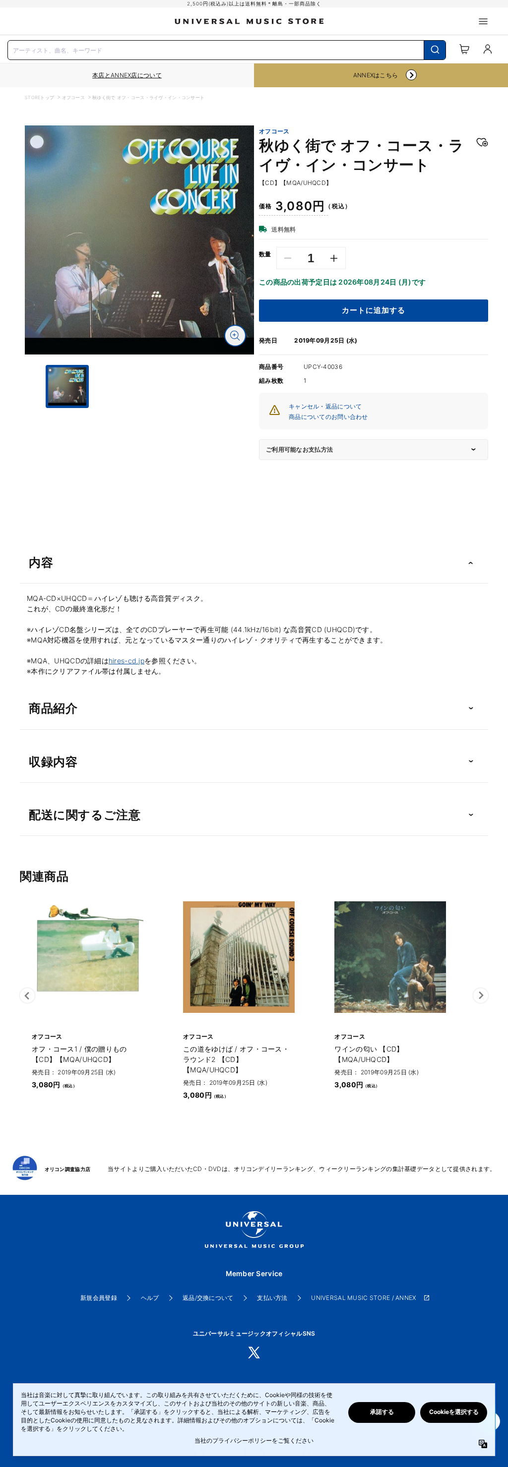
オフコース (73, 97)
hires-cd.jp (126, 660)
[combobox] (226, 49)
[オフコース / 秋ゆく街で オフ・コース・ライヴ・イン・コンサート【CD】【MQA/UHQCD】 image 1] (139, 239)
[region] (127, 75)
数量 (265, 254)
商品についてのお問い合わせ (328, 416)
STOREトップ (39, 97)
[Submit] (434, 50)
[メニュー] (483, 21)
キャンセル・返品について (325, 406)
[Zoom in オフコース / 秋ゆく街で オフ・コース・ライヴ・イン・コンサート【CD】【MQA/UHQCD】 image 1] (235, 336)
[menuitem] (139, 433)
